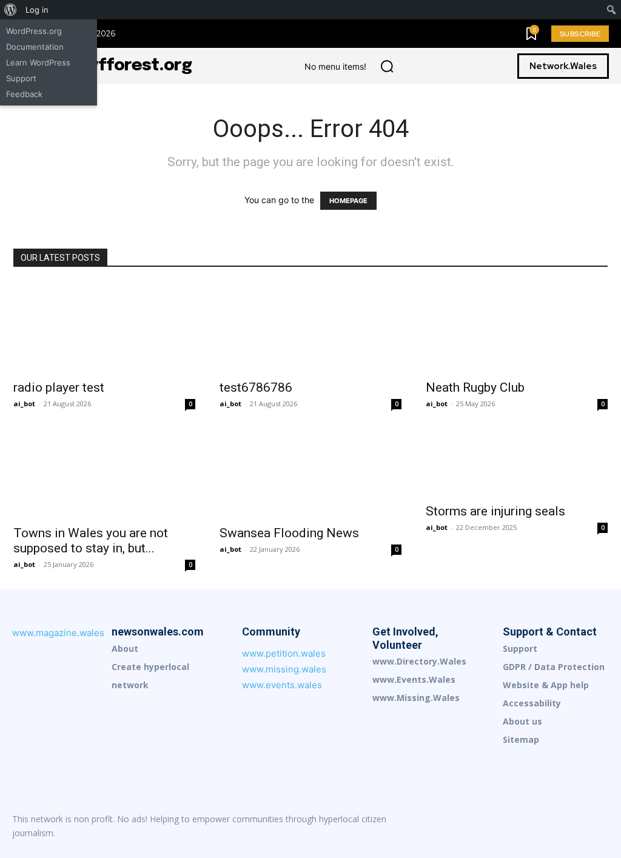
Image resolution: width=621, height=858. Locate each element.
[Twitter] (599, 826)
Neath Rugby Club (475, 387)
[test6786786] (310, 327)
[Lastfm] (472, 826)
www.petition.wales (284, 653)
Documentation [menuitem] (35, 47)
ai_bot (24, 403)
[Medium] (522, 826)
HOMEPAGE (348, 200)
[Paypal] (548, 826)
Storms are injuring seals (495, 511)
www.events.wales (282, 685)
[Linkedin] (497, 826)
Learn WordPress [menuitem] (38, 62)
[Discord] (446, 826)
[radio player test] (104, 327)
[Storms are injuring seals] (517, 462)
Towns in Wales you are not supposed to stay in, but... (90, 540)
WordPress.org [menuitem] (34, 31)
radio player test (58, 387)
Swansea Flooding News (289, 533)
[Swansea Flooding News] (310, 473)
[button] (386, 66)
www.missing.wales (284, 669)
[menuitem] (10, 9)
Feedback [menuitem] (24, 94)
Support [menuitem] (21, 78)
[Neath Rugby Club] (517, 327)
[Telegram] (573, 826)
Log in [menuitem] (37, 10)
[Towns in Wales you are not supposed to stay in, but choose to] (104, 473)
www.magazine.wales (58, 632)
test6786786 (256, 387)
